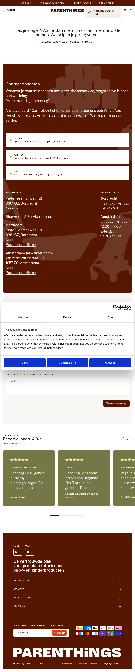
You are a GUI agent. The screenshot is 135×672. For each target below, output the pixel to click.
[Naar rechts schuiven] (129, 437)
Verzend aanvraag (116, 403)
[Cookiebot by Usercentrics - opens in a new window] (115, 307)
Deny (25, 362)
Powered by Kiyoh (14, 444)
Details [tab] (67, 317)
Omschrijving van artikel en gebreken (31, 374)
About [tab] (111, 317)
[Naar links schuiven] (123, 437)
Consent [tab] (23, 317)
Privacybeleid (66, 664)
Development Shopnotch (87, 664)
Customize (65, 362)
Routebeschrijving (21, 245)
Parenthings (20, 664)
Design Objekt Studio (110, 664)
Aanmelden (59, 633)
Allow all (110, 362)
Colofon (40, 664)
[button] (9, 10)
